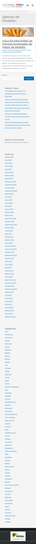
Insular (7, 436)
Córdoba (8, 396)
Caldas (7, 362)
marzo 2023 (9, 270)
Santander (8, 503)
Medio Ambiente (11, 451)
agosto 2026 (9, 157)
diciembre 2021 (10, 316)
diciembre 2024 (10, 218)
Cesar (7, 380)
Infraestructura (10, 433)
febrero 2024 (9, 240)
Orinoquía (8, 479)
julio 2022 (8, 295)
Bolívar (7, 356)
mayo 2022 (9, 301)
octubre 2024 (9, 221)
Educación (8, 411)
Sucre (7, 506)
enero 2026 (9, 178)
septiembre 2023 (11, 255)
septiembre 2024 (11, 224)
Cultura (7, 399)
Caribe (7, 371)
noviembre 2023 (10, 249)
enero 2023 (9, 277)
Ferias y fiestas (10, 417)
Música (7, 463)
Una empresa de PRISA (18, 535)
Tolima (7, 509)
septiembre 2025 (11, 191)
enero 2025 (9, 215)
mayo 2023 (9, 264)
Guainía (7, 423)
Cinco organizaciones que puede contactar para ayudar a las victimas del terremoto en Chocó (17, 125)
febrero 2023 (9, 273)
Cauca (7, 377)
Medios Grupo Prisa (18, 539)
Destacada (8, 408)
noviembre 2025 (10, 184)
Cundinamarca (10, 402)
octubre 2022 (9, 286)
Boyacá (7, 359)
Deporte (8, 405)
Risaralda (8, 497)
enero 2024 (9, 243)
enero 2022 (9, 313)
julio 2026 (8, 160)
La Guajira (8, 442)
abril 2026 (8, 169)
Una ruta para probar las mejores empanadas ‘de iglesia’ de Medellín (17, 44)
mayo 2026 (9, 166)
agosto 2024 (9, 227)
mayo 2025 (9, 203)
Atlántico (8, 350)
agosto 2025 (9, 194)
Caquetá (8, 368)
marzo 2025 (9, 209)
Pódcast (8, 488)
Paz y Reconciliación (12, 485)
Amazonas (9, 334)
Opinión (8, 476)
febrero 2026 (9, 175)
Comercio (8, 393)
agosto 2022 (9, 292)
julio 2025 (8, 197)
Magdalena (9, 448)
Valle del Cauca (10, 515)
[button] (27, 5)
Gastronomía (20, 50)
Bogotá (7, 353)
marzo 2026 (9, 172)
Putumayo (9, 491)
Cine (6, 390)
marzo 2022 (9, 307)
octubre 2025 (9, 188)
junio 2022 (8, 298)
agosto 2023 (9, 258)
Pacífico (7, 482)
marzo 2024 (9, 237)
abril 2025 (8, 206)
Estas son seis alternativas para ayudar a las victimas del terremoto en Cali (17, 116)
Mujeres (8, 460)
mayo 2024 (9, 231)
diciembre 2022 (10, 280)
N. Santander (9, 466)
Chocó (7, 383)
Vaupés (7, 519)
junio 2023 (8, 261)
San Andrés (9, 500)
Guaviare (8, 426)
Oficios (7, 472)
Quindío (8, 494)
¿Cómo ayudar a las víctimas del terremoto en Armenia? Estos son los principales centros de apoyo (17, 102)
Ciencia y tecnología (12, 387)
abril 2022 (8, 304)
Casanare (8, 374)
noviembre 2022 (10, 283)
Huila (7, 429)
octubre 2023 (9, 252)
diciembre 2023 (10, 246)
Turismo (8, 512)
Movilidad (8, 457)
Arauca (7, 347)
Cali (6, 365)
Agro (6, 331)
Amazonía (8, 337)
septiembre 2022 (11, 289)
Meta (6, 454)
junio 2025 (8, 200)
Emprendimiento (11, 414)
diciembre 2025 (10, 181)
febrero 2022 (9, 310)
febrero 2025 (9, 212)
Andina (4, 50)
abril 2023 (8, 267)
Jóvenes (8, 439)
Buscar (4, 75)
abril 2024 (8, 234)
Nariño (7, 469)
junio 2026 (8, 163)
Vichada (7, 522)
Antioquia (11, 50)
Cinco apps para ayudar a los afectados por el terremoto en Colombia (15, 93)
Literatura (8, 445)
